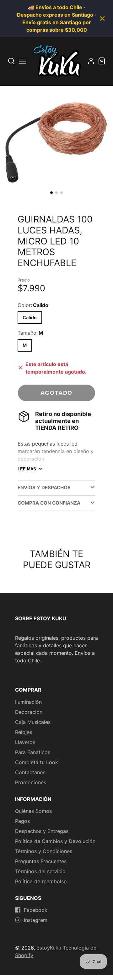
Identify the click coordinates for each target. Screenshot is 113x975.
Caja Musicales (33, 722)
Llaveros (25, 742)
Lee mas (27, 469)
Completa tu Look (36, 762)
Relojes (23, 732)
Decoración (28, 712)
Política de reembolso (41, 881)
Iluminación (28, 702)
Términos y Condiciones (43, 851)
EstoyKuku (48, 948)
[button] (51, 192)
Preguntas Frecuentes (41, 861)
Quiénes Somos (33, 811)
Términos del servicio (40, 871)
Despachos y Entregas (41, 831)
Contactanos (30, 772)
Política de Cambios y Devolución (55, 841)
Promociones (30, 782)
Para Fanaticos (32, 752)
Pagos (22, 821)
